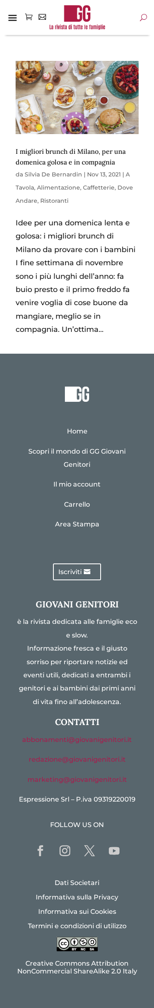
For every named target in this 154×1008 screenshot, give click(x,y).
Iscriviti (70, 572)
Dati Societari (77, 883)
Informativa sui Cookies (77, 911)
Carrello (77, 504)
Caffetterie (99, 187)
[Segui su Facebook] (40, 851)
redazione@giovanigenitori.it (77, 759)
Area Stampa (77, 524)
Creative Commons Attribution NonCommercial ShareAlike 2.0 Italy (77, 967)
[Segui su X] (89, 851)
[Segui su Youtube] (114, 851)
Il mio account (77, 484)
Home (77, 431)
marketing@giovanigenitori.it (77, 779)
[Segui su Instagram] (65, 851)
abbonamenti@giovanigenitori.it (77, 740)
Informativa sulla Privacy (77, 897)
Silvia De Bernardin (53, 174)
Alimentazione (58, 187)
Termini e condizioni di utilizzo (77, 926)
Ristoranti (54, 200)
